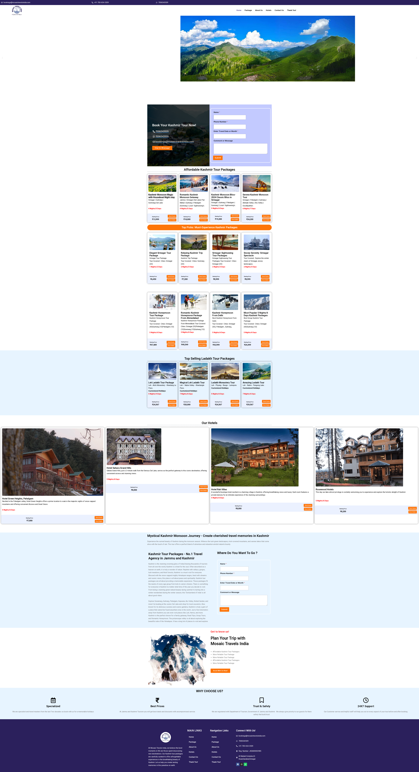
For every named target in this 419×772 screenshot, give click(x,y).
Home (238, 10)
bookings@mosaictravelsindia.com (17, 2)
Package (248, 10)
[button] (2, 57)
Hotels (268, 10)
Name (217, 112)
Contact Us (279, 10)
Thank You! (291, 10)
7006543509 (163, 2)
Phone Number (221, 122)
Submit (218, 158)
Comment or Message (223, 141)
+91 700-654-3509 (101, 2)
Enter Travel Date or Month (226, 131)
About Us (259, 10)
